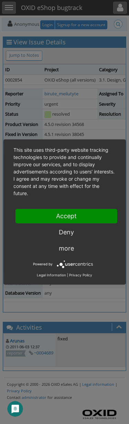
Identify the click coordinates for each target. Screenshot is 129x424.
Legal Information (51, 275)
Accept (66, 216)
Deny (66, 232)
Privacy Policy (80, 275)
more (66, 248)
